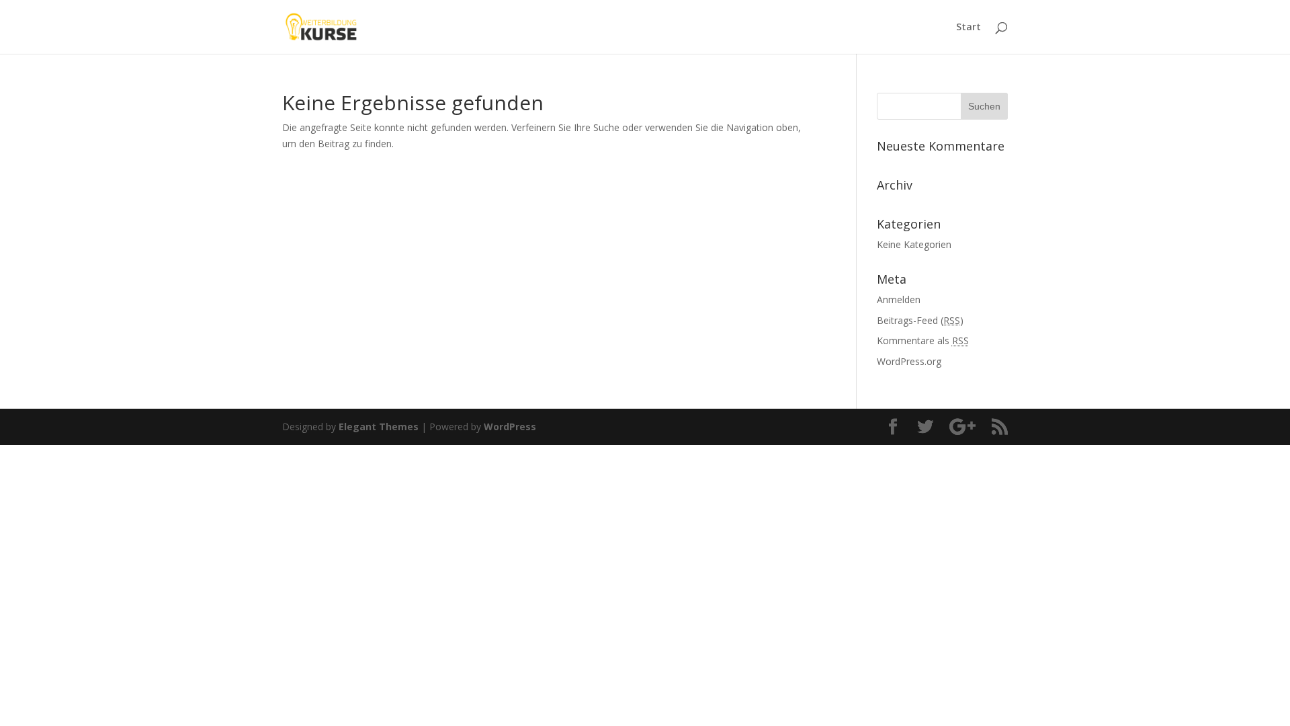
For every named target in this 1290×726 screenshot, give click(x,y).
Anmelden (898, 299)
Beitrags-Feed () (920, 320)
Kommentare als (923, 340)
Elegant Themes (379, 426)
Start (968, 27)
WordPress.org (909, 361)
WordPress (510, 426)
